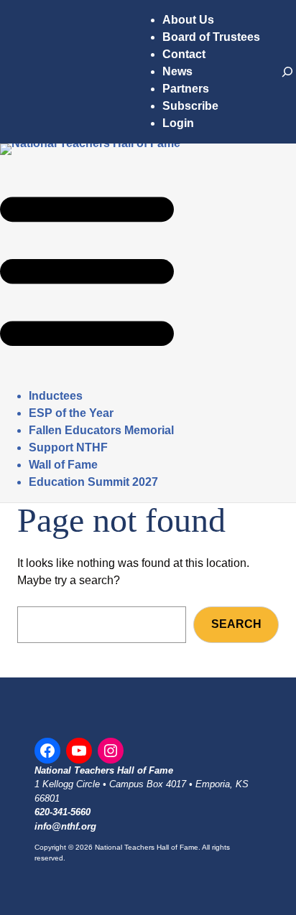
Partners (185, 89)
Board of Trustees (211, 37)
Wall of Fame (63, 465)
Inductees (56, 396)
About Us (188, 20)
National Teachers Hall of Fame (103, 770)
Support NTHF (68, 447)
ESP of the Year (71, 413)
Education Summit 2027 (93, 482)
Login (178, 123)
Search (236, 624)
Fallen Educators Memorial (101, 430)
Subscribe (190, 106)
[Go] (287, 71)
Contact (183, 54)
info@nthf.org (65, 826)
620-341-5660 (62, 812)
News (177, 71)
